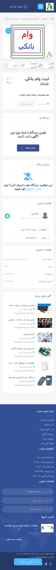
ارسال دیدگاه (30, 148)
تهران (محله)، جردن (25, 309)
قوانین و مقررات (47, 420)
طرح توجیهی (29, 334)
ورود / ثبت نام (16, 6)
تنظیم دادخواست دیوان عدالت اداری (19, 305)
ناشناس (34, 214)
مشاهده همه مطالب (13, 539)
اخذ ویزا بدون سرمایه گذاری (23, 348)
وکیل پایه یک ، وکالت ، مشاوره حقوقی (18, 319)
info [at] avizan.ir (34, 491)
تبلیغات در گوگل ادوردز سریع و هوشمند (21, 525)
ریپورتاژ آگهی (48, 434)
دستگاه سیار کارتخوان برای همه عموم (19, 377)
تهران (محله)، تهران (25, 323)
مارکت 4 (32, 557)
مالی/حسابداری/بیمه (30, 19)
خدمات (45, 19)
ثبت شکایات (49, 424)
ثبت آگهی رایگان (46, 429)
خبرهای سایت (48, 438)
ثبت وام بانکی (26, 104)
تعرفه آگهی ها (48, 443)
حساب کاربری (34, 188)
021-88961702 (36, 509)
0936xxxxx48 (31, 238)
